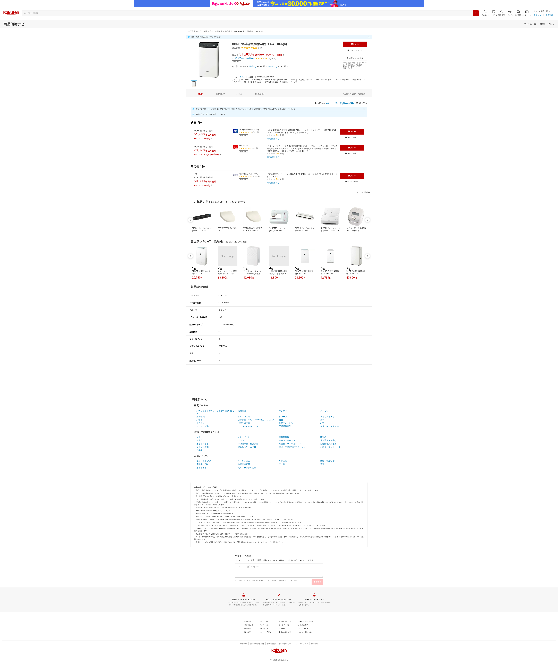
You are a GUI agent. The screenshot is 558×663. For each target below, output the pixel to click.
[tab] (200, 93)
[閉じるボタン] (369, 37)
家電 (205, 31)
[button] (494, 13)
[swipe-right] (367, 220)
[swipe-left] (190, 220)
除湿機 (227, 31)
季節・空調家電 (216, 31)
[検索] (476, 13)
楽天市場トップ (194, 31)
